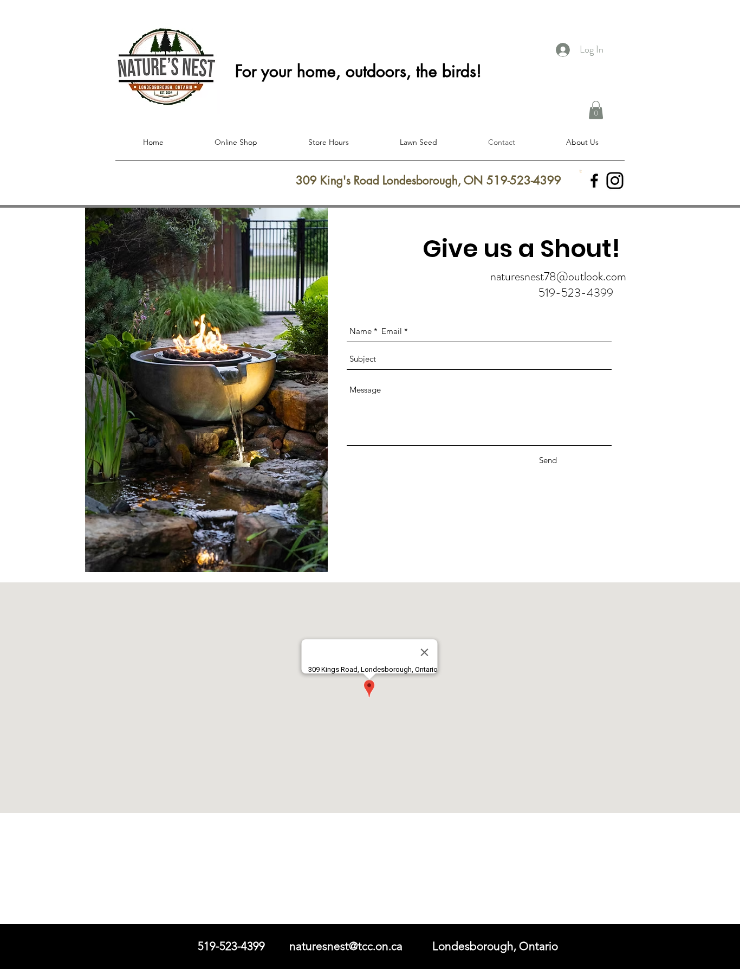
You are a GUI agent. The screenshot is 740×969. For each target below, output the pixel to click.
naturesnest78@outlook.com (558, 276)
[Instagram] (614, 180)
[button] (595, 110)
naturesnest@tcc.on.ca (346, 946)
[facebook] (594, 180)
